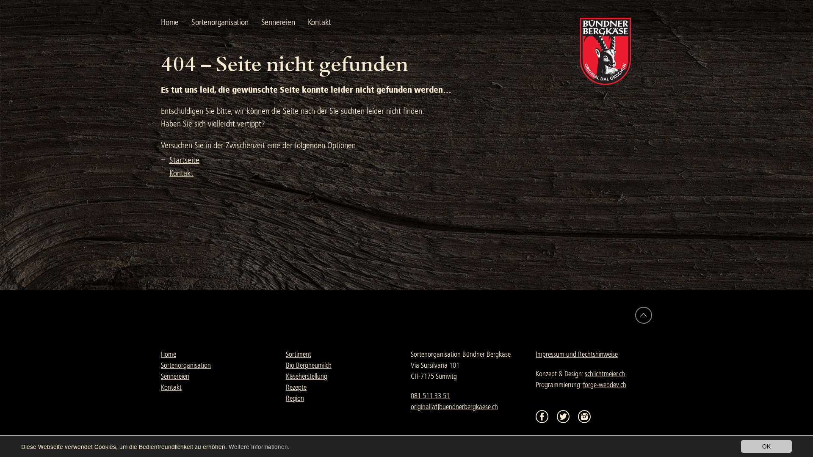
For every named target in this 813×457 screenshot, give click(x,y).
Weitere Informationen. (259, 446)
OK (766, 446)
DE (361, 22)
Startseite (184, 160)
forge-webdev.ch (604, 384)
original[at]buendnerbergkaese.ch (454, 406)
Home (170, 22)
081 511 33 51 (430, 395)
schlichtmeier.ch (605, 373)
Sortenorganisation (219, 22)
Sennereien (278, 22)
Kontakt (320, 22)
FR (377, 22)
